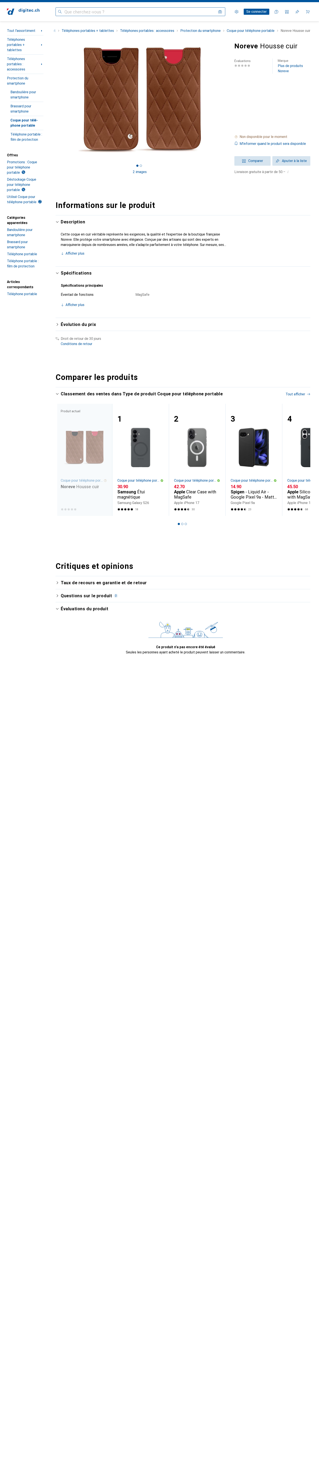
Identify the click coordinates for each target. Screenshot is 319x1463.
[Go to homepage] (23, 11)
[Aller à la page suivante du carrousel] (302, 460)
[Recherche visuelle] (220, 11)
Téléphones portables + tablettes (16, 45)
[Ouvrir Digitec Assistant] (276, 11)
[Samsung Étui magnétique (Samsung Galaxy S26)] (140, 460)
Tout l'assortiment (21, 31)
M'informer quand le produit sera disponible (273, 144)
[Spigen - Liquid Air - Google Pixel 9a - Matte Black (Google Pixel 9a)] (253, 460)
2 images (140, 172)
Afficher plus (75, 253)
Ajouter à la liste (294, 161)
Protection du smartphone (17, 80)
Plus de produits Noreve (290, 66)
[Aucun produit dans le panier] (307, 11)
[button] (272, 136)
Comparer (255, 161)
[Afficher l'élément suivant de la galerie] (224, 100)
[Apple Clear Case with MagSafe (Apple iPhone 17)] (197, 460)
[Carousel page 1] (137, 166)
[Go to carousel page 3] (186, 524)
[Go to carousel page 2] (182, 524)
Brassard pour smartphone (20, 108)
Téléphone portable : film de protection (26, 137)
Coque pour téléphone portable (24, 123)
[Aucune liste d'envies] (297, 11)
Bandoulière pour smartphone (23, 94)
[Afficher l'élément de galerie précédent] (54, 100)
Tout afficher (295, 394)
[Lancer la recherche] (60, 11)
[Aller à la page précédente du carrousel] (63, 460)
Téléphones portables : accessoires (16, 64)
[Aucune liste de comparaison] (286, 11)
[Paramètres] (236, 11)
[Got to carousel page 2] (141, 166)
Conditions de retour (76, 344)
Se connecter (256, 12)
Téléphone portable (22, 254)
